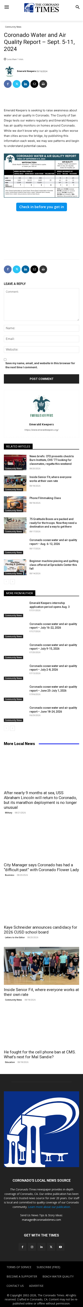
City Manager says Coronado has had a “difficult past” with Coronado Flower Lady (41, 867)
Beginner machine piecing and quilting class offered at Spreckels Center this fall (54, 564)
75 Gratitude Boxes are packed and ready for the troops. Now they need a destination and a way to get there (53, 522)
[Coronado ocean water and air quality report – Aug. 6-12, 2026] (15, 546)
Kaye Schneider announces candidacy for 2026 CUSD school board (40, 929)
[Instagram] (32, 1247)
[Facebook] (8, 84)
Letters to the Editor (15, 937)
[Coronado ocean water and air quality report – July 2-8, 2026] (15, 672)
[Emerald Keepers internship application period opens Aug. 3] (15, 609)
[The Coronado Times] (41, 7)
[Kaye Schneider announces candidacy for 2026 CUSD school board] (41, 903)
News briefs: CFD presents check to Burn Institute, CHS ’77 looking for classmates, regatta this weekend (52, 460)
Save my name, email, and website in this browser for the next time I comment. (40, 365)
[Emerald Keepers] (10, 71)
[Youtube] (60, 1247)
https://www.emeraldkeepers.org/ (41, 429)
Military (8, 812)
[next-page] (12, 581)
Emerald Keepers (26, 71)
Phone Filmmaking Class (45, 498)
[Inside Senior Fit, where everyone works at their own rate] (15, 483)
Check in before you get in (41, 206)
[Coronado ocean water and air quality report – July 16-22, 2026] (15, 630)
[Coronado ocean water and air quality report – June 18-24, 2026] (15, 714)
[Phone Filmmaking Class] (15, 504)
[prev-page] (6, 581)
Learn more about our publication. (49, 1207)
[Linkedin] (25, 84)
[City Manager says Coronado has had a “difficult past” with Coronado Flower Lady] (41, 841)
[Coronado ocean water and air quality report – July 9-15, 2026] (15, 651)
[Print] (43, 84)
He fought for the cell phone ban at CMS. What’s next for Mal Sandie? (40, 1054)
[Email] (34, 84)
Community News (13, 26)
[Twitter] (16, 84)
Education (10, 1062)
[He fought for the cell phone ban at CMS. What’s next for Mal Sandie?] (41, 1028)
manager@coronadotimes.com (41, 1219)
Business (9, 875)
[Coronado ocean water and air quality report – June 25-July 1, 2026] (15, 693)
